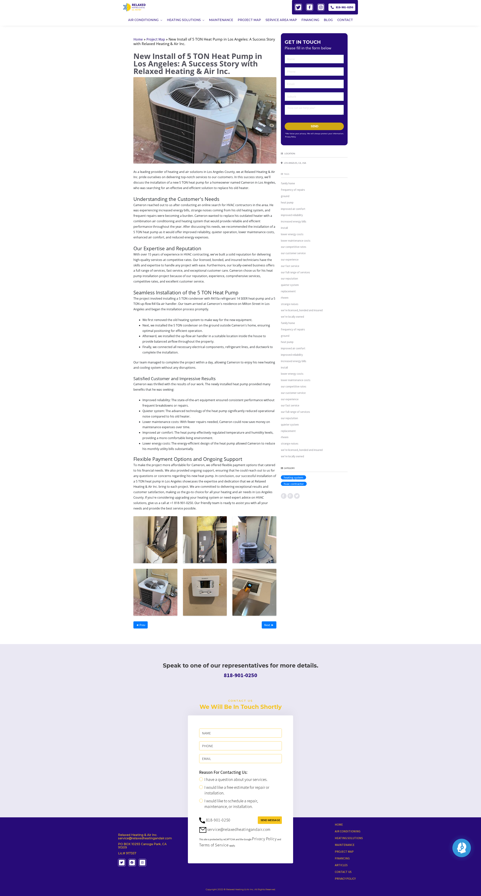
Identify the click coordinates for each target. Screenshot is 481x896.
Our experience (290, 259)
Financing (342, 858)
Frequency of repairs (293, 189)
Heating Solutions (349, 838)
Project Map (155, 39)
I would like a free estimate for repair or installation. (236, 790)
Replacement (288, 291)
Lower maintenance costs (295, 240)
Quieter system (290, 285)
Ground (285, 196)
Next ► (269, 625)
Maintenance (345, 845)
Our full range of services (295, 272)
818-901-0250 (344, 7)
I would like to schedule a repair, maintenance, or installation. (231, 803)
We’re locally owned (292, 316)
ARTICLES (341, 865)
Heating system (293, 477)
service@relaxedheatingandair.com (238, 829)
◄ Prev (140, 625)
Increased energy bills (293, 221)
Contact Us (343, 872)
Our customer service (293, 253)
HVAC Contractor (294, 484)
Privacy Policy (290, 137)
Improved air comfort (293, 209)
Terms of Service (214, 845)
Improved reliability (292, 215)
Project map (344, 851)
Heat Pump (287, 202)
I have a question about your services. (235, 779)
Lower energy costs (292, 234)
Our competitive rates (293, 247)
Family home (288, 183)
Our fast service (290, 266)
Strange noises (289, 304)
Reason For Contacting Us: (223, 772)
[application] (160, 20)
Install (284, 228)
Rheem (284, 297)
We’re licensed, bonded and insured (302, 310)
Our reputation (289, 278)
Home (138, 39)
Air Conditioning (347, 831)
